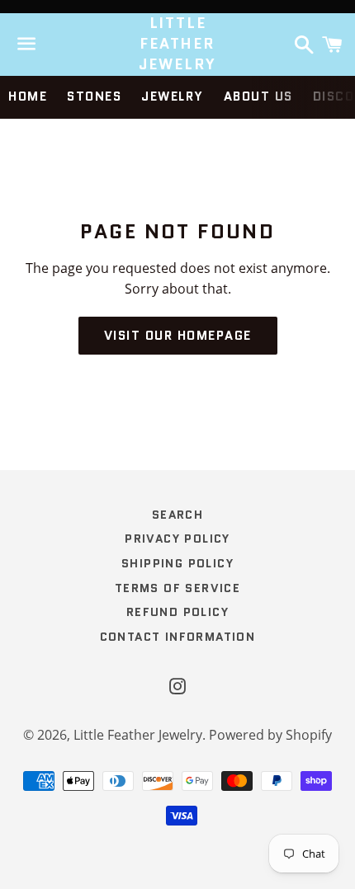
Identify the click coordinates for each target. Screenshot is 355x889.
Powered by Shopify (270, 735)
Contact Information (178, 636)
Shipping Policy (177, 563)
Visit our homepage (178, 336)
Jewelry (172, 96)
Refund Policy (177, 612)
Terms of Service (177, 588)
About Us (258, 96)
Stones (94, 96)
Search (177, 514)
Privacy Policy (177, 538)
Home (27, 96)
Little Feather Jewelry (178, 44)
